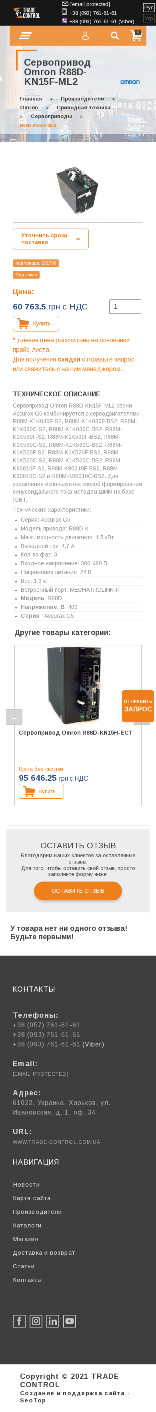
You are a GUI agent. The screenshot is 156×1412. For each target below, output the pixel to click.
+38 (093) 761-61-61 (93, 13)
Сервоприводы (51, 116)
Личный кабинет (85, 36)
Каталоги (27, 1225)
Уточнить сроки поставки (44, 238)
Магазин (26, 1238)
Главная (31, 99)
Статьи (24, 1266)
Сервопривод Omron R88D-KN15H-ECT (76, 732)
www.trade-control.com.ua (56, 1142)
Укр (149, 18)
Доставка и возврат (44, 1252)
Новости (26, 1184)
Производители (82, 99)
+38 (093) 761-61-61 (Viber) (101, 21)
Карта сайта (32, 1198)
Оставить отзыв (78, 891)
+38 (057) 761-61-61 (46, 1025)
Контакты (27, 1279)
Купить (42, 323)
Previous (14, 717)
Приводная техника (83, 107)
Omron (29, 107)
